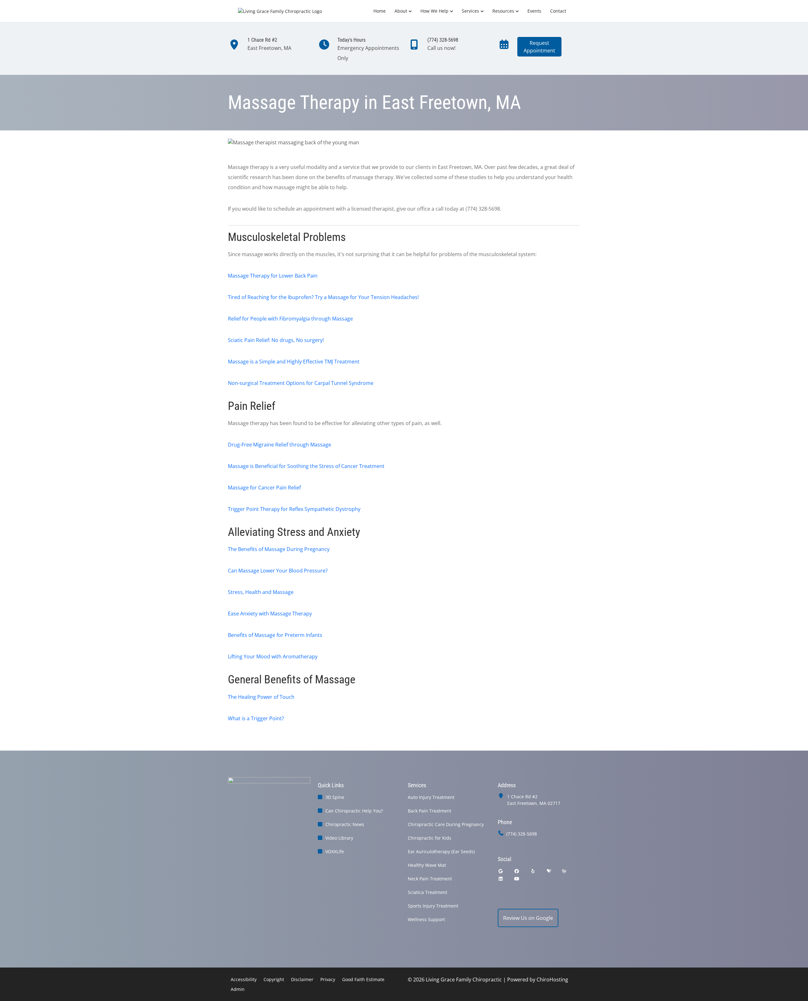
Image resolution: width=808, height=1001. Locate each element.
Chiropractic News (344, 824)
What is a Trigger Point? (256, 718)
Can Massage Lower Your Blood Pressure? (278, 570)
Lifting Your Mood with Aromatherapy (273, 656)
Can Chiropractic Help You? (354, 811)
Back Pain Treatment (429, 811)
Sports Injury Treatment (433, 906)
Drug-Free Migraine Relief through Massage (279, 444)
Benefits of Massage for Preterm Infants (275, 635)
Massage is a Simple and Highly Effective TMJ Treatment (293, 361)
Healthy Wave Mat (427, 865)
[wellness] (564, 871)
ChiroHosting (552, 979)
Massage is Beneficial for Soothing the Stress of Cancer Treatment (306, 466)
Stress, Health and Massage (261, 592)
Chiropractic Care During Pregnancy (446, 824)
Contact (558, 11)
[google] (500, 871)
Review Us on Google (528, 917)
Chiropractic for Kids (429, 838)
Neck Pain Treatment (430, 879)
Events (534, 11)
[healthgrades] (549, 871)
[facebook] (517, 871)
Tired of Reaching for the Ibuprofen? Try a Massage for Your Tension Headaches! (323, 297)
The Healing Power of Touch (261, 696)
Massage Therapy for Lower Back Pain (273, 275)
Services (470, 11)
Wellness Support (426, 919)
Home (379, 11)
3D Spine (334, 797)
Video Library (339, 838)
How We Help (434, 11)
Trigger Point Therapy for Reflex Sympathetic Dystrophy (294, 509)
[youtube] (517, 878)
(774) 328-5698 (521, 834)
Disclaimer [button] (302, 979)
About (401, 11)
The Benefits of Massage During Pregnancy (279, 549)
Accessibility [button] (244, 979)
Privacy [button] (327, 979)
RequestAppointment (539, 46)
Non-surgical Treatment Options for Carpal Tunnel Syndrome (300, 383)
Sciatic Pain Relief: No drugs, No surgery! (276, 340)
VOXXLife (334, 851)
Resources (503, 11)
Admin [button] (238, 989)
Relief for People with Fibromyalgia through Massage (290, 318)
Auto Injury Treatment (431, 797)
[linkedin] (500, 878)
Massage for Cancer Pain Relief (264, 487)
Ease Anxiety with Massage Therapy (270, 613)
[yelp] (533, 871)
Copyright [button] (274, 979)
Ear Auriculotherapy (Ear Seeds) (441, 851)
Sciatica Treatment (427, 892)
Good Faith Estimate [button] (363, 979)
